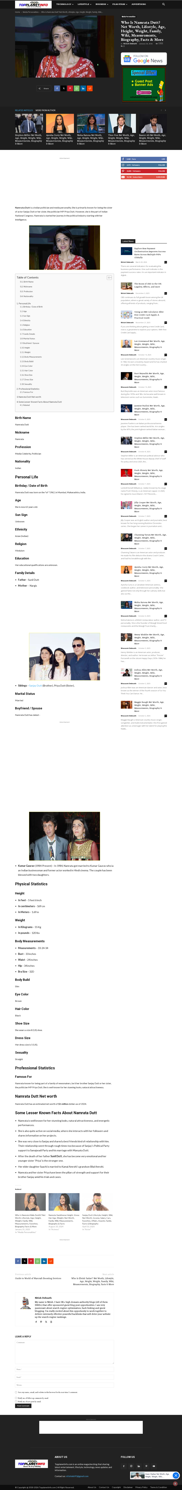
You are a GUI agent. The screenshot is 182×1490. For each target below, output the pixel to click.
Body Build (28, 361)
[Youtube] (154, 1466)
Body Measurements (33, 357)
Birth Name (28, 282)
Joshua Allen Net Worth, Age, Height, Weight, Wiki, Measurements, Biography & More (148, 674)
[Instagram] (131, 1466)
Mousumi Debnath (128, 355)
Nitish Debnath (130, 44)
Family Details (29, 334)
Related (26, 405)
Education (27, 329)
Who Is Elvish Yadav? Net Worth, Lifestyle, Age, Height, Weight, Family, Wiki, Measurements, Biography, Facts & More (92, 1281)
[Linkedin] (83, 88)
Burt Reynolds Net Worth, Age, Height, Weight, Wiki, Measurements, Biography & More (149, 378)
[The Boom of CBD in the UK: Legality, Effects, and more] (126, 286)
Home (17, 12)
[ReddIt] (90, 88)
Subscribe (160, 177)
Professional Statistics (29, 389)
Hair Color (28, 370)
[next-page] (165, 110)
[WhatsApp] (76, 88)
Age (25, 311)
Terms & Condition (158, 1487)
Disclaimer (128, 1487)
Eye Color (28, 366)
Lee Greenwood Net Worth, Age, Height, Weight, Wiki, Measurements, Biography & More (149, 345)
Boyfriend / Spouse (31, 343)
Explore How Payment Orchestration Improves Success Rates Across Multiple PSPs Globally (150, 253)
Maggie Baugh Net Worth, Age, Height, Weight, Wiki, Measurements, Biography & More (149, 706)
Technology (63, 4)
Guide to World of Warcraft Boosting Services (38, 1278)
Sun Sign (26, 316)
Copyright (116, 1487)
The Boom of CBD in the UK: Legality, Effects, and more (148, 285)
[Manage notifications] (175, 1483)
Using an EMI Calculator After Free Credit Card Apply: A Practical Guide (149, 315)
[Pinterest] (70, 88)
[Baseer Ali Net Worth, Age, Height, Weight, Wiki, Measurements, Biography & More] (153, 123)
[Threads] (52, 1322)
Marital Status (29, 338)
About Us (92, 1487)
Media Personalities (31, 12)
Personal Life (25, 303)
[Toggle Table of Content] (108, 277)
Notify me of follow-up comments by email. (33, 1398)
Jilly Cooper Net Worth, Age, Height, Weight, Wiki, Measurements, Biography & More (148, 507)
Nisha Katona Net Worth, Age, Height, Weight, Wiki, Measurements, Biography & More (90, 139)
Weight (27, 352)
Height (27, 348)
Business (101, 4)
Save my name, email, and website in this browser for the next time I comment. (48, 1392)
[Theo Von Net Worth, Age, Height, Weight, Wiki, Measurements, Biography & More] (122, 123)
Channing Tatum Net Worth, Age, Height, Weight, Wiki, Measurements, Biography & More (150, 539)
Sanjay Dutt (35, 685)
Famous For (28, 392)
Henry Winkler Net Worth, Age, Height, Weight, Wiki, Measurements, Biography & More (149, 639)
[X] (63, 88)
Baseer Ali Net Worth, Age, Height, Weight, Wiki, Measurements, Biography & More (152, 139)
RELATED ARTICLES (24, 110)
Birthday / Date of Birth (33, 307)
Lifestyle (83, 4)
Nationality (28, 296)
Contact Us (104, 1487)
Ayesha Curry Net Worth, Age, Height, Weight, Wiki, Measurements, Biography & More (59, 139)
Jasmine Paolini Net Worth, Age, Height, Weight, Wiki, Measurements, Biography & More (149, 410)
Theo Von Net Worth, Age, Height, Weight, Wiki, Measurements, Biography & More (121, 139)
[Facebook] (57, 88)
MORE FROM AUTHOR (45, 110)
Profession (28, 291)
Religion (26, 325)
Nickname (28, 286)
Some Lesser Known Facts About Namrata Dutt (40, 402)
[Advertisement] (64, 181)
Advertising (139, 4)
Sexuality (28, 384)
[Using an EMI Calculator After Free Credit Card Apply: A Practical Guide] (126, 314)
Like (163, 159)
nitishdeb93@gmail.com (77, 1476)
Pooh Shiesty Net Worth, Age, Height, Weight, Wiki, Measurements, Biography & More (148, 474)
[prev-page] (161, 110)
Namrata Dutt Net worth (30, 397)
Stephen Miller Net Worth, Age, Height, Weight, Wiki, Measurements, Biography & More (28, 139)
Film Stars (118, 4)
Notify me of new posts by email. (29, 1401)
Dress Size (28, 379)
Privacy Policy (141, 1487)
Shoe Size (28, 375)
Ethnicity (26, 320)
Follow (161, 165)
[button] (163, 4)
